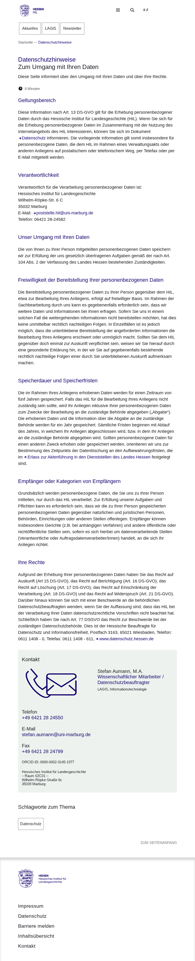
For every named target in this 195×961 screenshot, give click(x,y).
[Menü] (118, 10)
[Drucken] (85, 89)
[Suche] (132, 10)
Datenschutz (30, 824)
